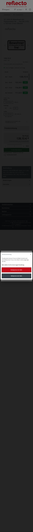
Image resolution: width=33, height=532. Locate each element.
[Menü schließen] (31, 254)
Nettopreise (16, 276)
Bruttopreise (16, 270)
